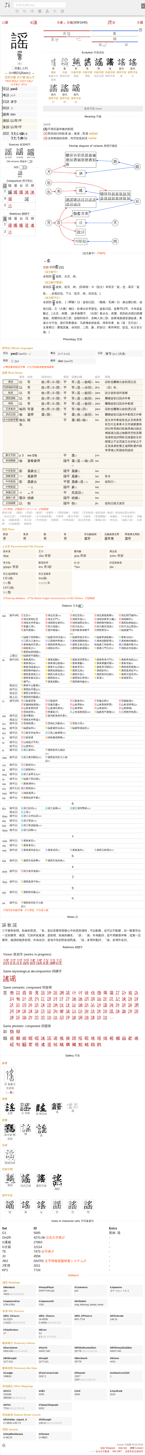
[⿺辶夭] (10, 206)
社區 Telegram (107, 1448)
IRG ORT (117, 1451)
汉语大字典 (25, 81)
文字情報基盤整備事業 (41, 367)
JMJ (23, 84)
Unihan (72, 1275)
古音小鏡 (44, 910)
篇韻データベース (27, 509)
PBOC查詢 (10, 81)
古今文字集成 (102, 1451)
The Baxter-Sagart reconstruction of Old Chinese (56, 598)
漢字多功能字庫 (14, 910)
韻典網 (45, 509)
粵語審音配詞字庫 (15, 367)
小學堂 (9, 509)
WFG (102, 253)
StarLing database (15, 598)
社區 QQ (122, 1448)
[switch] (30, 161)
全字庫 (14, 84)
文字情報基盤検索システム (64, 1261)
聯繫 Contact (136, 1448)
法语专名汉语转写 (134, 1451)
